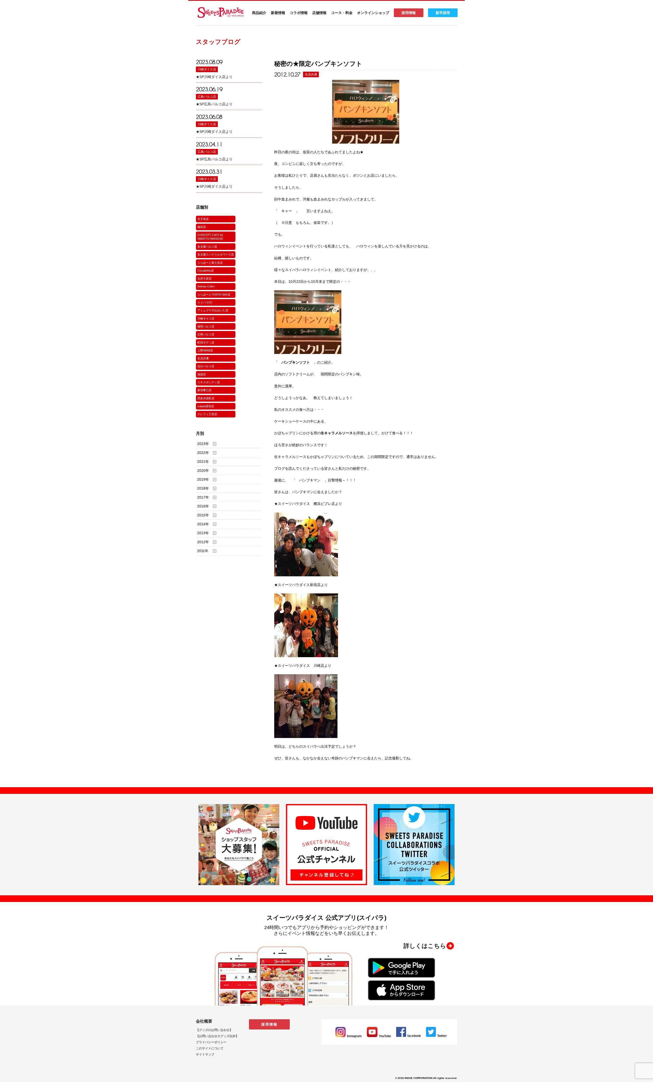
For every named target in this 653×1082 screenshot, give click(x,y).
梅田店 (201, 226)
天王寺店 (203, 219)
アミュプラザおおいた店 (212, 310)
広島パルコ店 (207, 96)
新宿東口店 (204, 390)
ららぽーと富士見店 (210, 262)
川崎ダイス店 (207, 69)
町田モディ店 (205, 342)
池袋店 (201, 374)
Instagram (354, 1036)
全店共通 (203, 358)
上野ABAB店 (205, 350)
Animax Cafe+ (206, 286)
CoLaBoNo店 (205, 270)
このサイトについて (209, 1048)
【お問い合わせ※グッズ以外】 (217, 1036)
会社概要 (204, 1021)
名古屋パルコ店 (207, 246)
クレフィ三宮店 (207, 414)
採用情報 (408, 13)
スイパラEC (204, 302)
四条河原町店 (205, 398)
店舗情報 (319, 13)
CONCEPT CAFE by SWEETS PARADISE (210, 236)
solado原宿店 (205, 406)
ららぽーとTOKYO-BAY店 (213, 294)
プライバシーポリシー (211, 1042)
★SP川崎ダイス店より (214, 77)
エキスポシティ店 (208, 382)
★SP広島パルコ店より (214, 104)
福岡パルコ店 (205, 326)
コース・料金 (342, 13)
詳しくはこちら (425, 946)
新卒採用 (443, 13)
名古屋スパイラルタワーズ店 (215, 254)
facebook (414, 1036)
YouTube (385, 1036)
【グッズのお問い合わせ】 (214, 1030)
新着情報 (278, 13)
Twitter (442, 1036)
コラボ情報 (299, 13)
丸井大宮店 (204, 278)
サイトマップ (205, 1054)
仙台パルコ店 (205, 366)
